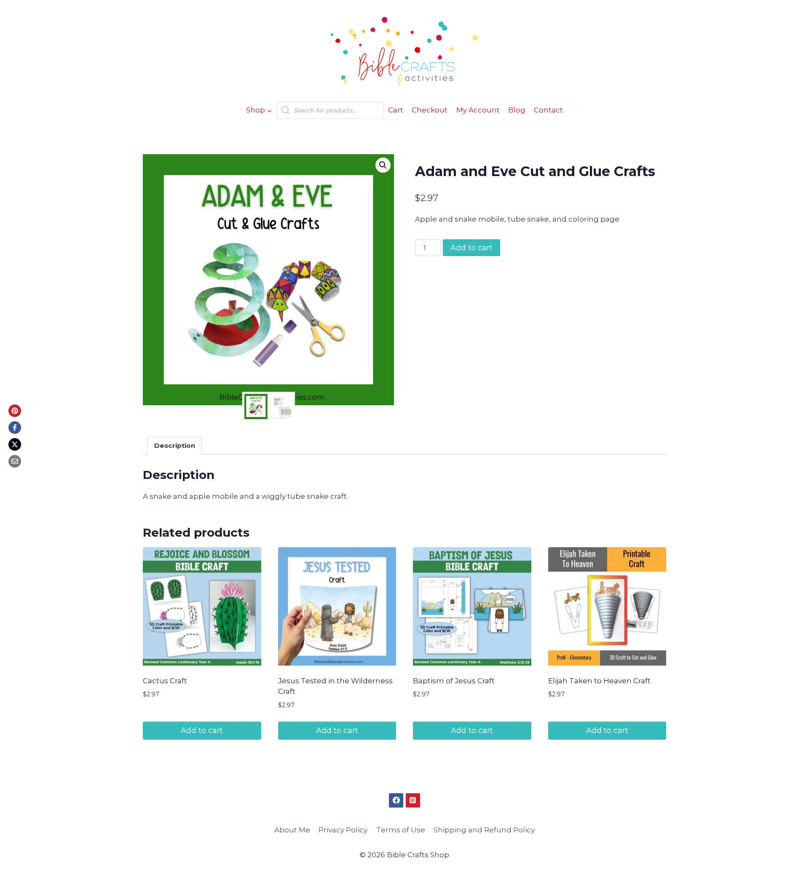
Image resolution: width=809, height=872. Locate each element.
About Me (292, 830)
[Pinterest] (14, 410)
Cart (395, 110)
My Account (478, 110)
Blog (516, 110)
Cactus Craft (165, 681)
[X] (14, 444)
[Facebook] (14, 427)
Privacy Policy (343, 830)
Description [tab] (174, 445)
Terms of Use (400, 830)
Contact (548, 110)
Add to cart (471, 247)
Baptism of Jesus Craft (454, 681)
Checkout (429, 110)
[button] (383, 165)
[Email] (14, 461)
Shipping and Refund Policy (484, 830)
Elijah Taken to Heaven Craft (599, 681)
